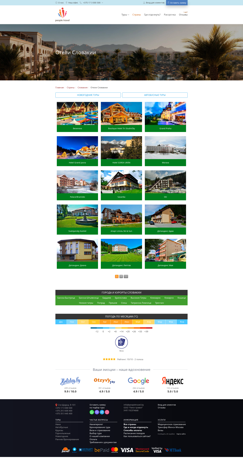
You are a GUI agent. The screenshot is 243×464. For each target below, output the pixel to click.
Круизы (59, 430)
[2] (106, 359)
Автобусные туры (155, 95)
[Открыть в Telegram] (102, 412)
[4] (111, 359)
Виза (122, 351)
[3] (109, 359)
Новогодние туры (88, 95)
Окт (83, 321)
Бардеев (107, 297)
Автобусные (61, 427)
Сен (94, 321)
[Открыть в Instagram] (107, 412)
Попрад (101, 302)
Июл (116, 321)
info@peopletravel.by (134, 404)
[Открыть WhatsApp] (92, 412)
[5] (114, 359)
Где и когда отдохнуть (136, 427)
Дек (61, 321)
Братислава (121, 297)
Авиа (58, 424)
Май (138, 321)
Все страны (130, 424)
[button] (125, 14)
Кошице (182, 297)
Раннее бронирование (67, 439)
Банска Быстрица (66, 297)
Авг (105, 321)
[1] (104, 359)
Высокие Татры (138, 297)
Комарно (169, 297)
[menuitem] (59, 2)
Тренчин (159, 302)
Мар (160, 321)
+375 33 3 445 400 (63, 413)
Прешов (113, 302)
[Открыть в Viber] (97, 412)
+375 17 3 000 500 (63, 408)
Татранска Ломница (141, 302)
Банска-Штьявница (89, 297)
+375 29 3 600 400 (63, 410)
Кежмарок (155, 297)
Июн (127, 321)
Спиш (124, 302)
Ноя (72, 321)
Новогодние (61, 436)
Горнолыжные (62, 433)
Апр (149, 321)
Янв (182, 321)
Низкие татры (86, 302)
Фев (171, 321)
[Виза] (121, 342)
